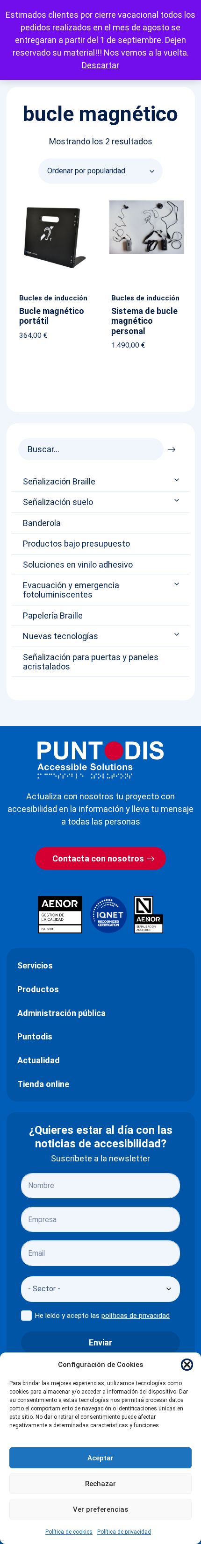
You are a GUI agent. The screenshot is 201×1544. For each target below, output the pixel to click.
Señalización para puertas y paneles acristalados (90, 662)
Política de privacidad (124, 1532)
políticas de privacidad (135, 1315)
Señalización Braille (59, 481)
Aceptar (100, 1458)
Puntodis (34, 1036)
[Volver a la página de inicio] (100, 760)
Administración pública (61, 1013)
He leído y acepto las (102, 1315)
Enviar (100, 1342)
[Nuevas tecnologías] (177, 634)
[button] (187, 1364)
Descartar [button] (100, 65)
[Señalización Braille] (177, 479)
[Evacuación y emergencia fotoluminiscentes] (177, 584)
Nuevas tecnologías (60, 636)
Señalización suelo (58, 502)
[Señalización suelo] (177, 500)
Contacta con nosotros (98, 858)
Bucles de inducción (53, 298)
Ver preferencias (100, 1509)
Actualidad (38, 1060)
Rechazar (100, 1484)
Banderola (42, 523)
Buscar (174, 447)
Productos (38, 989)
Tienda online (43, 1084)
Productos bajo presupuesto (76, 543)
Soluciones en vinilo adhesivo (78, 564)
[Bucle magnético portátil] (54, 202)
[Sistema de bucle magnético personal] (146, 202)
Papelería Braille (53, 615)
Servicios (35, 965)
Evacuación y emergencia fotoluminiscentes (71, 590)
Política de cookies (69, 1532)
